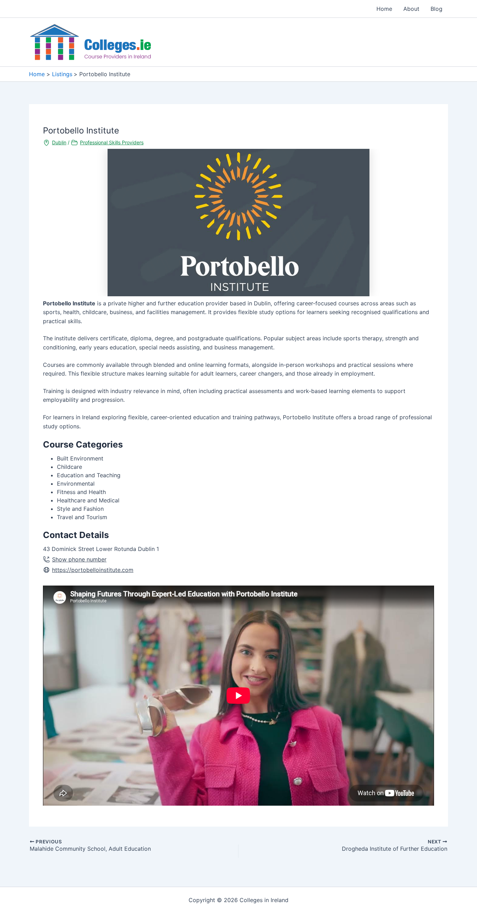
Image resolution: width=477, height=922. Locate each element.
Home (384, 8)
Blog (436, 8)
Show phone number (79, 559)
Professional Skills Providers (112, 142)
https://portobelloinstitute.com (92, 569)
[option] (238, 222)
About (411, 8)
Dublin (59, 142)
